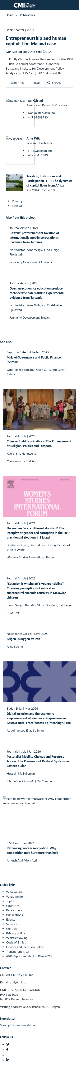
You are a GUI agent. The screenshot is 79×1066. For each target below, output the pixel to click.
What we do (14, 896)
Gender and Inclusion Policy (25, 947)
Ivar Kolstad (14, 51)
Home (9, 15)
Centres (11, 928)
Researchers (14, 910)
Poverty (17, 201)
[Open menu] (5, 5)
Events (10, 919)
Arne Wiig (35, 51)
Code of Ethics (16, 942)
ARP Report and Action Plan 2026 (29, 956)
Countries (12, 905)
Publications (27, 15)
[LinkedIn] (8, 1060)
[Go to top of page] (73, 1061)
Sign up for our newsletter (17, 1025)
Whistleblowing (16, 937)
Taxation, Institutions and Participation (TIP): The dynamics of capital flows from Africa (49, 180)
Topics (10, 901)
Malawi (17, 205)
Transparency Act (17, 951)
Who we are (14, 892)
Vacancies (13, 924)
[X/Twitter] (8, 1044)
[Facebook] (8, 1050)
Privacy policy (15, 933)
